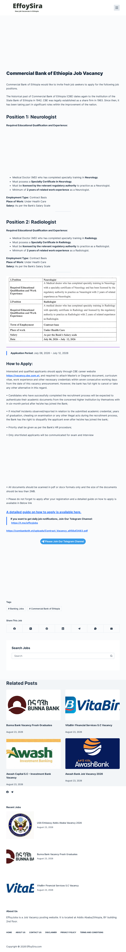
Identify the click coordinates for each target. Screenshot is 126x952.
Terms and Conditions (91, 932)
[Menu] (117, 8)
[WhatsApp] (95, 629)
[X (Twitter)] (31, 629)
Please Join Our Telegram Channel (64, 541)
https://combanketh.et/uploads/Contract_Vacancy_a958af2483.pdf (47, 530)
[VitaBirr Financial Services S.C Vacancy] (92, 705)
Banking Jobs (16, 608)
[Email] (112, 629)
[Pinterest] (47, 629)
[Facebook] (14, 629)
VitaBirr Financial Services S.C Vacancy (88, 725)
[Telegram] (79, 629)
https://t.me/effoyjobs (24, 522)
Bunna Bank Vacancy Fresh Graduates (29, 725)
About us (20, 932)
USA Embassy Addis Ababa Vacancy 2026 (59, 822)
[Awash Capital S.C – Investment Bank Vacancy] (33, 753)
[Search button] (111, 656)
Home (9, 932)
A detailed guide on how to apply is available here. (43, 512)
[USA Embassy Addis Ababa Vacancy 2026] (20, 825)
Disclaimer (51, 932)
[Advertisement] (63, 38)
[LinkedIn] (63, 629)
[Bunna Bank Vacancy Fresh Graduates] (33, 705)
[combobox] (60, 656)
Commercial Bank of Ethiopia (44, 608)
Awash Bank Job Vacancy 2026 (84, 773)
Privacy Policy (68, 932)
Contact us (35, 932)
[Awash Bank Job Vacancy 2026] (92, 753)
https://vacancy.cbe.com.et (22, 375)
